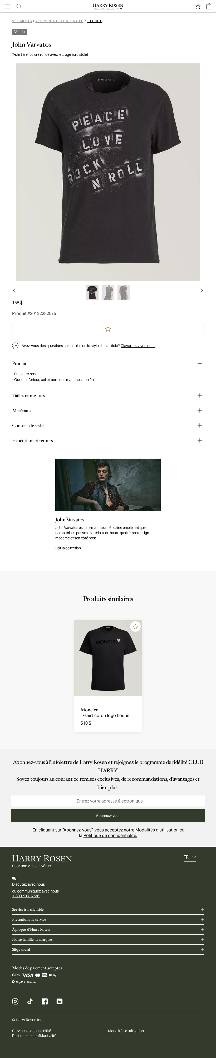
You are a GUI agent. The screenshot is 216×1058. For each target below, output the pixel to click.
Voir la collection (68, 548)
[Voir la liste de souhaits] (198, 6)
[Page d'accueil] (108, 6)
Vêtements (22, 21)
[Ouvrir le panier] (208, 6)
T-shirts (94, 21)
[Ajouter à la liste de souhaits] (135, 626)
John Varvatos (31, 44)
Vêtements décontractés (59, 21)
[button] (7, 6)
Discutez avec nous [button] (28, 884)
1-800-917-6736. (26, 896)
